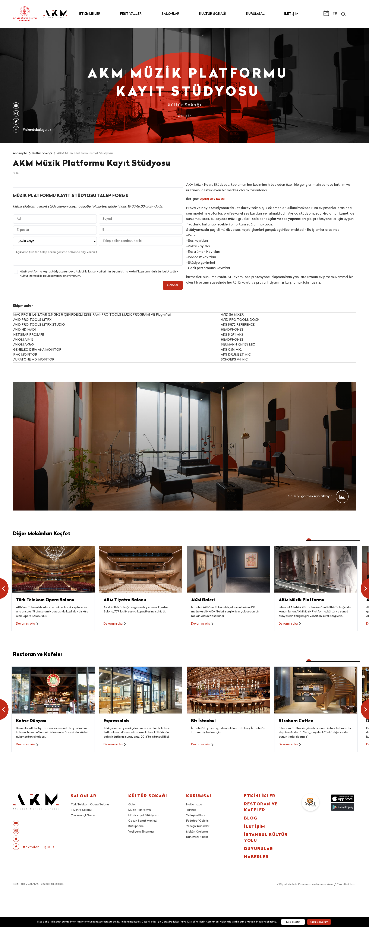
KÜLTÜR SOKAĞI (212, 14)
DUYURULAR (258, 849)
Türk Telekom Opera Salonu (90, 804)
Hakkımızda (194, 804)
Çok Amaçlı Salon (83, 815)
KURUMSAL (255, 14)
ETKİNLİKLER (89, 14)
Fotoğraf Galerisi (197, 821)
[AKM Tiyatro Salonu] (140, 569)
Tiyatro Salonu (81, 810)
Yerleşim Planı (195, 815)
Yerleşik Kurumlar (197, 826)
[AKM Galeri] (228, 569)
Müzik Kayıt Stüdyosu (143, 815)
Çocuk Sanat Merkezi (142, 821)
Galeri (132, 804)
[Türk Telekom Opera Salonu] (53, 569)
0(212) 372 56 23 (211, 199)
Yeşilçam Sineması (141, 831)
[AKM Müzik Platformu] (315, 569)
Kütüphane (136, 826)
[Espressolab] (140, 690)
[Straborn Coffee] (315, 690)
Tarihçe (191, 810)
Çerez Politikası (346, 884)
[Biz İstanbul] (228, 690)
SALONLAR (170, 14)
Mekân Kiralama (197, 831)
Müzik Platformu (139, 810)
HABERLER (256, 857)
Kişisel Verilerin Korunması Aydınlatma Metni (306, 884)
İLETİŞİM (291, 14)
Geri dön (185, 116)
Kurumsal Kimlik (197, 837)
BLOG (251, 819)
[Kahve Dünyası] (53, 690)
